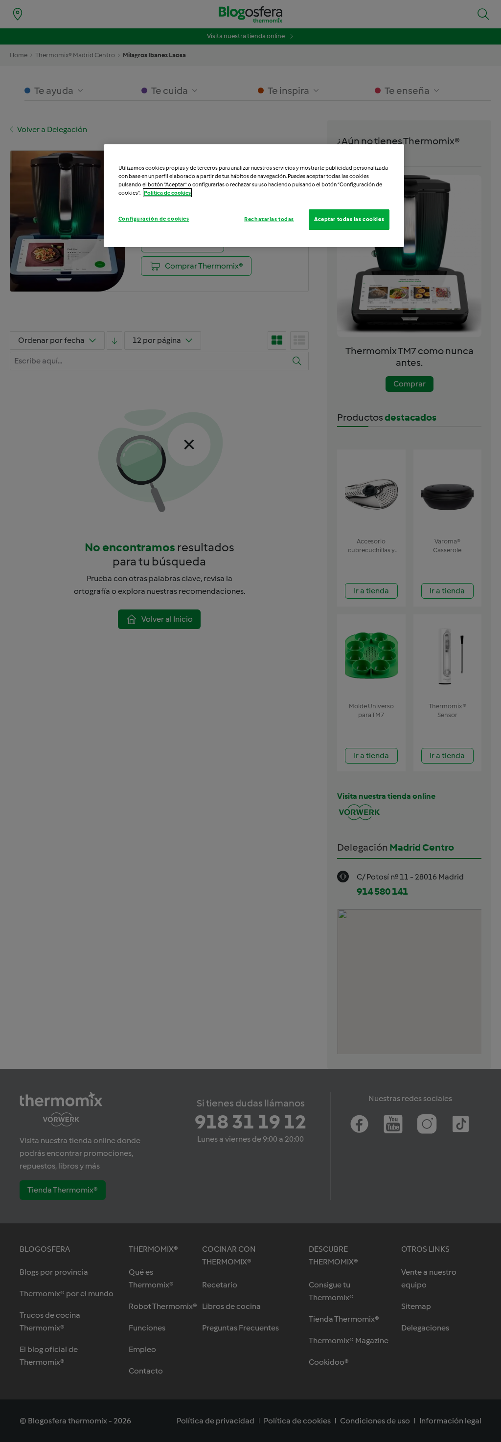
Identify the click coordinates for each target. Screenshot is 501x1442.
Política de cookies (167, 192)
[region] (254, 195)
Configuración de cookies (153, 218)
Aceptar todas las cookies (349, 219)
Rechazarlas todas (269, 219)
